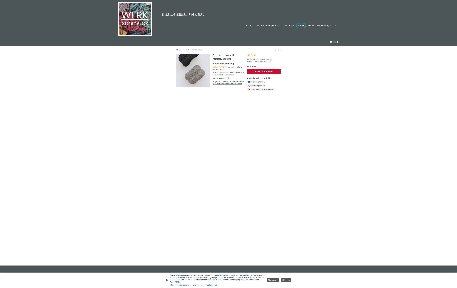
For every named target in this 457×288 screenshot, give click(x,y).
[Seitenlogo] (135, 19)
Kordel (186, 50)
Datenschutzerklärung (179, 285)
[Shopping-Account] (337, 42)
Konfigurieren (211, 285)
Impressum (197, 285)
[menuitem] (275, 50)
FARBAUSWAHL (218, 67)
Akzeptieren (273, 280)
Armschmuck (197, 50)
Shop (178, 50)
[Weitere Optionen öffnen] (335, 25)
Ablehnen (286, 280)
